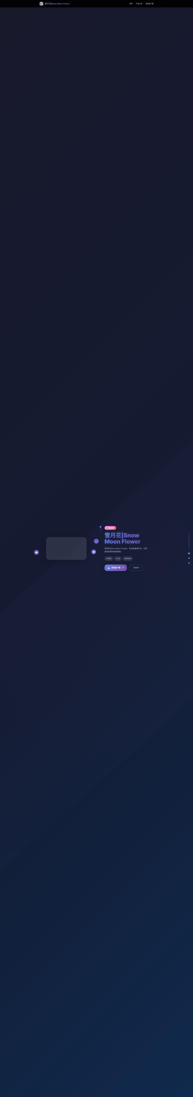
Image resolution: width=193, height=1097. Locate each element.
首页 (131, 4)
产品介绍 (139, 4)
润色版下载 (150, 4)
